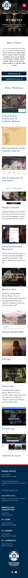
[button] (24, 5)
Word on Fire (9, 289)
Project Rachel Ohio (13, 331)
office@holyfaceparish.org (9, 490)
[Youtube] (16, 572)
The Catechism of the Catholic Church (13, 149)
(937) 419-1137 (17, 483)
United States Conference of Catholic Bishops (11, 118)
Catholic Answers (11, 455)
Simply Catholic (10, 207)
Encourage (8, 385)
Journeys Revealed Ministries (12, 247)
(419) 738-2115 (14, 481)
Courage (6, 358)
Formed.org (8, 428)
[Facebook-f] (12, 572)
